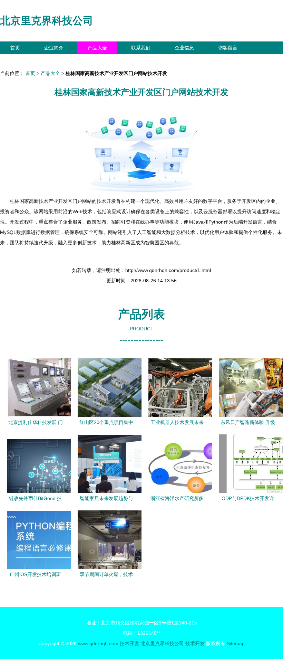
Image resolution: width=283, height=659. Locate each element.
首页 (15, 47)
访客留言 (227, 47)
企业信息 (184, 47)
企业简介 (54, 47)
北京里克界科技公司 (46, 20)
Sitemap (236, 643)
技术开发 (129, 643)
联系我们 (140, 47)
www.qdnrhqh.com (98, 643)
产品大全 (97, 47)
